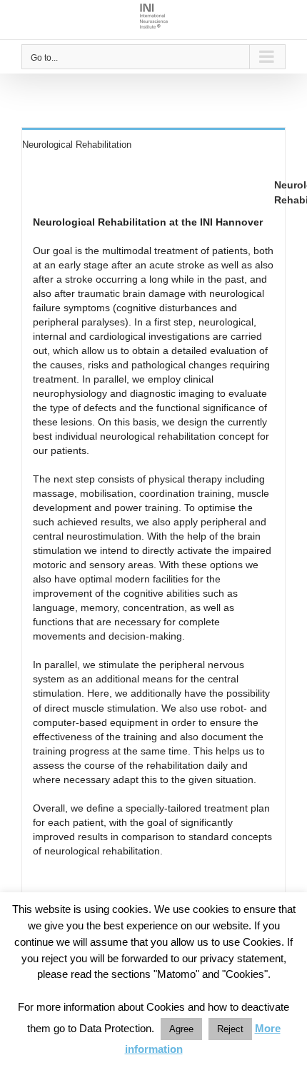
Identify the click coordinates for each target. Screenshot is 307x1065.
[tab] (153, 144)
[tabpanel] (153, 538)
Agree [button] (181, 1029)
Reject (230, 1029)
